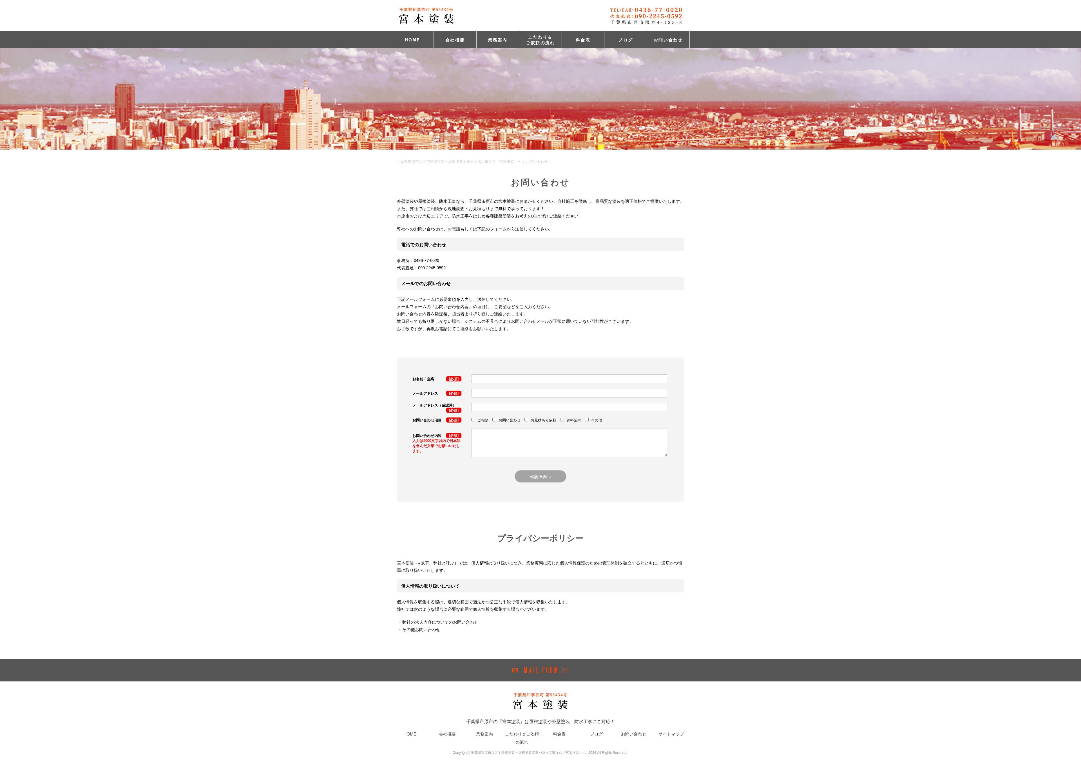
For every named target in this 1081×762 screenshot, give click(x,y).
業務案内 (498, 40)
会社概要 (455, 40)
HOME (412, 40)
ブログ (625, 40)
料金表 (583, 40)
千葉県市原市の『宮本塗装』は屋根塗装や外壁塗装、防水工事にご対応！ (540, 721)
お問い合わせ (668, 40)
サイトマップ (671, 734)
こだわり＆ (540, 39)
